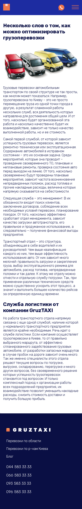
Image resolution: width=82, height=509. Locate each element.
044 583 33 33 (19, 467)
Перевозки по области (23, 441)
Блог (9, 456)
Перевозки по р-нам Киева (27, 449)
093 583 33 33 (18, 483)
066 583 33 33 (19, 475)
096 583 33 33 (18, 492)
